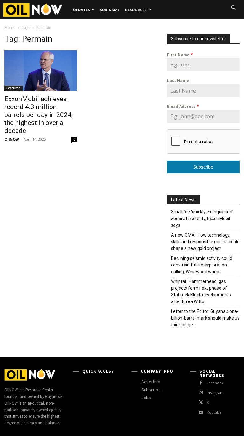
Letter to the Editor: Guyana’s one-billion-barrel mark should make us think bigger (205, 318)
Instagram (215, 392)
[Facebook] (201, 383)
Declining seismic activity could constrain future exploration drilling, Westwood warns (201, 265)
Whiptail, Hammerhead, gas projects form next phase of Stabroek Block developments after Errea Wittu (201, 291)
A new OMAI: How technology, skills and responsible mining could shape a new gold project (205, 241)
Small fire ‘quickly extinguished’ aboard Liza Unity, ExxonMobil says (202, 218)
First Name (180, 55)
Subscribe (203, 167)
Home (10, 27)
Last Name (178, 80)
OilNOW (11, 139)
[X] (201, 402)
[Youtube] (201, 413)
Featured (13, 88)
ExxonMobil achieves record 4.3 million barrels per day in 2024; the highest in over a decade (38, 115)
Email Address (183, 106)
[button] (233, 7)
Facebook (215, 382)
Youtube (214, 412)
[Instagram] (201, 393)
